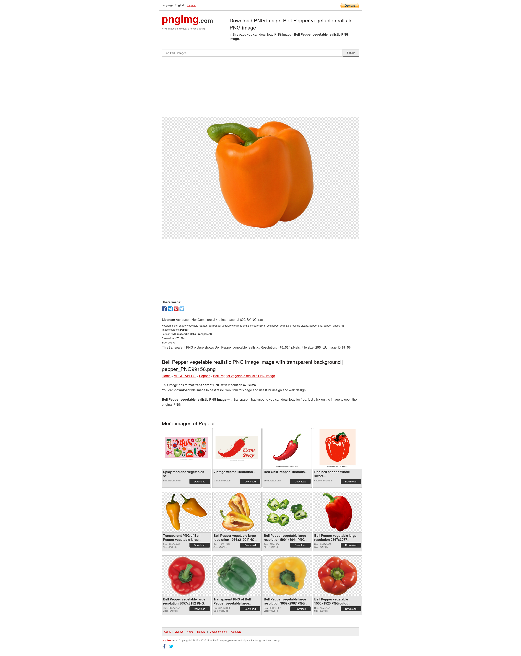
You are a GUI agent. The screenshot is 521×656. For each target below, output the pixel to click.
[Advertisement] (260, 88)
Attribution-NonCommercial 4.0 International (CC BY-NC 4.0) (219, 319)
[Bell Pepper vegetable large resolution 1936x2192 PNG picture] (237, 512)
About (167, 631)
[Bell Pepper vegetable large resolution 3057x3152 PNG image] (186, 576)
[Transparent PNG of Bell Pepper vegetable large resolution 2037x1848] (186, 512)
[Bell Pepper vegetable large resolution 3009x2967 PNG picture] (287, 576)
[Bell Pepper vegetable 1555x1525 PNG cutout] (337, 576)
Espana (191, 5)
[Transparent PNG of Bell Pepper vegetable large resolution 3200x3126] (237, 576)
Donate (201, 631)
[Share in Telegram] (170, 308)
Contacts (236, 631)
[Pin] (176, 308)
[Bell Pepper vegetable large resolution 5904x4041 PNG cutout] (287, 512)
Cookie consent (218, 631)
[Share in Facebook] (164, 308)
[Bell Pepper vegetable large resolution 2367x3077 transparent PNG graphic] (337, 512)
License (179, 631)
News (190, 631)
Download (199, 481)
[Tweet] (182, 308)
